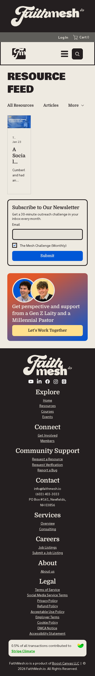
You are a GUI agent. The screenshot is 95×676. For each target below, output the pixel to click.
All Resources (20, 105)
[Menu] (64, 53)
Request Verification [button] (47, 464)
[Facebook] (47, 381)
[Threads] (64, 381)
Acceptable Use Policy (47, 611)
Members (47, 440)
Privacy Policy (47, 600)
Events (47, 416)
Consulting (47, 529)
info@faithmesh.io (47, 488)
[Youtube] (31, 381)
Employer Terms (47, 617)
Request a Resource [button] (47, 459)
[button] (77, 53)
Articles (50, 105)
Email (16, 224)
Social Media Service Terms (47, 595)
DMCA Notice (47, 628)
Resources (47, 405)
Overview (48, 523)
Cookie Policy (47, 622)
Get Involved (47, 435)
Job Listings (47, 547)
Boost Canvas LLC (65, 663)
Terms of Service (47, 589)
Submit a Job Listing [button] (47, 552)
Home (47, 400)
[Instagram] (56, 381)
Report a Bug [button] (47, 470)
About (45, 571)
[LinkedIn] (39, 381)
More (73, 105)
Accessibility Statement (47, 633)
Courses (47, 411)
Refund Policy (47, 606)
